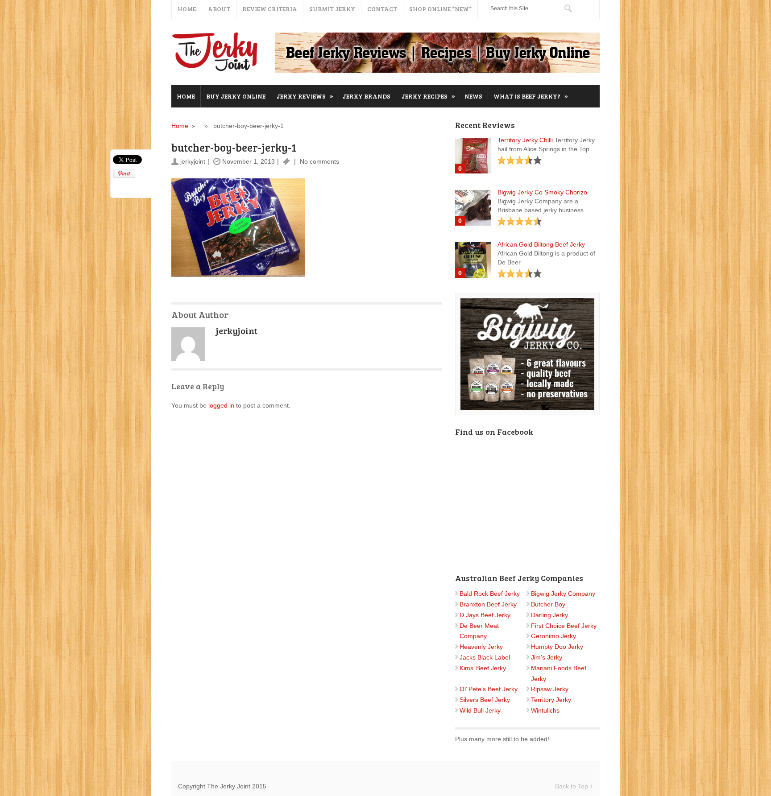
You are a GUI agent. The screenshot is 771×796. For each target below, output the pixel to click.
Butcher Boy (548, 604)
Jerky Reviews (305, 95)
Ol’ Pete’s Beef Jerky (489, 689)
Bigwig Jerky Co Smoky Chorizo (542, 192)
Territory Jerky (551, 699)
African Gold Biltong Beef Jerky (541, 244)
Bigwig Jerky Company (563, 593)
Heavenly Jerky (481, 646)
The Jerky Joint (216, 51)
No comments (318, 161)
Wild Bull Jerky (480, 710)
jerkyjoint (192, 161)
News (473, 96)
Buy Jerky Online (235, 96)
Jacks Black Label (485, 657)
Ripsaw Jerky (549, 689)
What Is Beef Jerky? (530, 95)
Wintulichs (545, 710)
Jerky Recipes (428, 95)
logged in (221, 405)
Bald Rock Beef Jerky (490, 593)
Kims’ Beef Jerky (483, 668)
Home (186, 96)
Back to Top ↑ (574, 786)
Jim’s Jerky (546, 657)
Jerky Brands (366, 96)
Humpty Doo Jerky (557, 646)
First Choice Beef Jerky (564, 625)
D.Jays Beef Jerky (485, 615)
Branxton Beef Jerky (488, 604)
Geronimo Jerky (553, 635)
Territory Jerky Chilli (525, 140)
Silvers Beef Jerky (485, 699)
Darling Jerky (549, 615)
